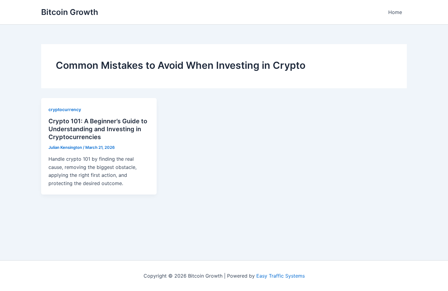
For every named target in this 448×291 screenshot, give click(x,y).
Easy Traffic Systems (280, 276)
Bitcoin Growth (69, 12)
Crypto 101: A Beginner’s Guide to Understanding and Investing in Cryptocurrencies (97, 129)
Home (395, 12)
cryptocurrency (64, 109)
